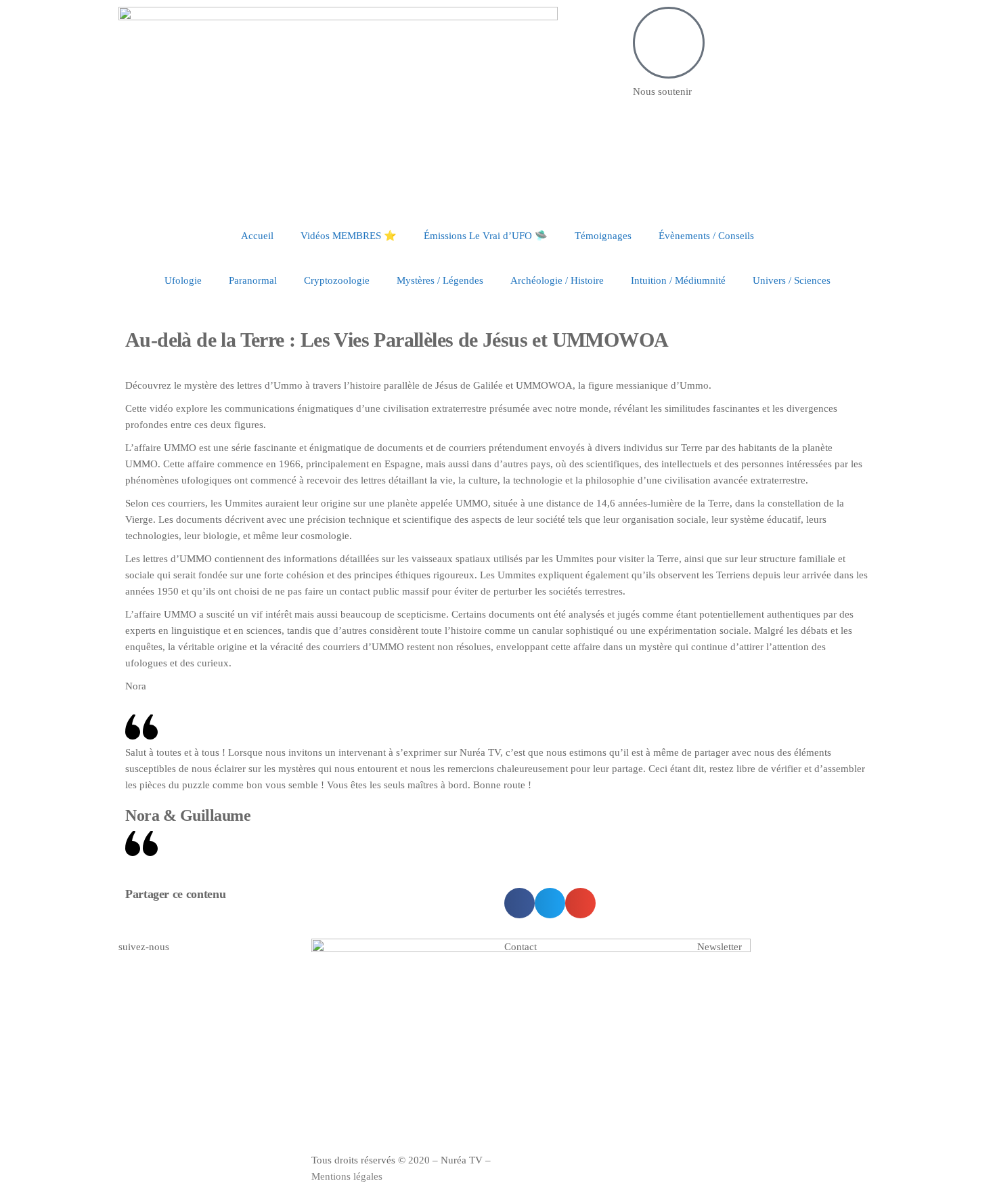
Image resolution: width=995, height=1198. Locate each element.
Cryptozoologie (337, 280)
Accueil (257, 235)
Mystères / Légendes (440, 280)
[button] (519, 903)
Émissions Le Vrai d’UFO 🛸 (486, 235)
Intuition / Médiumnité (678, 280)
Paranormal (253, 280)
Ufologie (183, 280)
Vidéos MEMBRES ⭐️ (349, 235)
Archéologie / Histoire (557, 280)
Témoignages (603, 235)
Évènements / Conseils (706, 235)
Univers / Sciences (792, 280)
